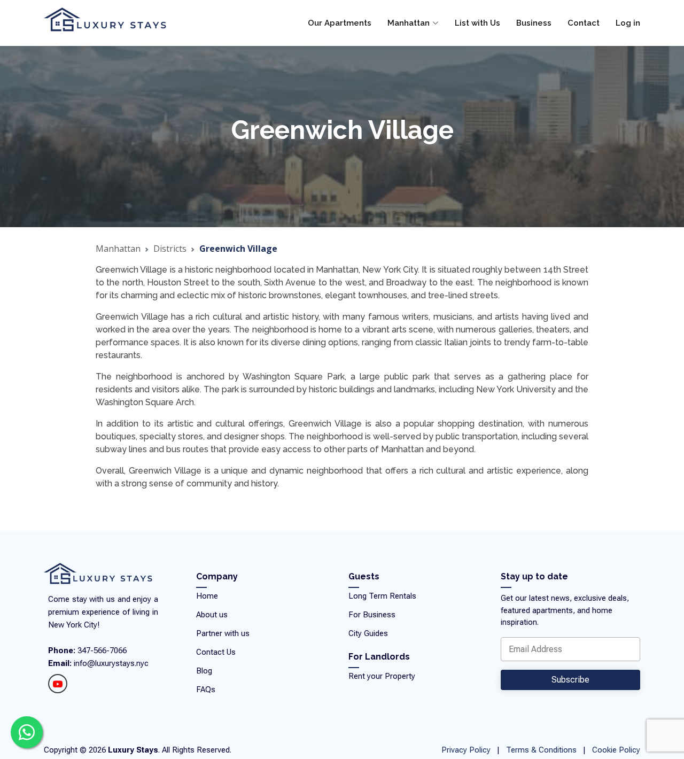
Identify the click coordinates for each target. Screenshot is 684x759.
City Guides (368, 634)
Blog (204, 671)
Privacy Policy (466, 750)
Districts (169, 248)
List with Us (477, 23)
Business (533, 23)
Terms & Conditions (541, 750)
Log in (628, 23)
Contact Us (216, 652)
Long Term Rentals (382, 596)
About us (212, 615)
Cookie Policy (616, 750)
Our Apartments (339, 23)
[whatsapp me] (27, 732)
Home (207, 596)
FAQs (205, 690)
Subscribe (570, 680)
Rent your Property (381, 676)
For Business (371, 615)
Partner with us (223, 634)
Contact (584, 23)
